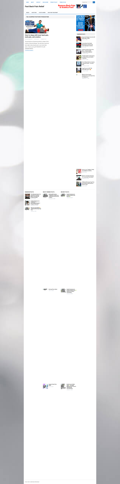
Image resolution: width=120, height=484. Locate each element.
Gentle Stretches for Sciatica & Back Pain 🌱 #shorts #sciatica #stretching (71, 291)
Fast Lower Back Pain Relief (33, 481)
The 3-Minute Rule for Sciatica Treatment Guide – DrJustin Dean (88, 63)
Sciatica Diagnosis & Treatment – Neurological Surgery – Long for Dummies (35, 202)
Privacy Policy (53, 2)
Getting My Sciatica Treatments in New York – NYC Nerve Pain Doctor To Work (54, 196)
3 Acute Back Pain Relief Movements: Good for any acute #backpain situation (87, 44)
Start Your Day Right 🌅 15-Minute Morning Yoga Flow (36, 208)
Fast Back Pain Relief (34, 6)
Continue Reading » (29, 50)
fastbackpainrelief (28, 39)
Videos (27, 12)
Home (27, 2)
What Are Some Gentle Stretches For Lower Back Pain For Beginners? (88, 75)
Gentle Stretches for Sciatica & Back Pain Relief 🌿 (71, 195)
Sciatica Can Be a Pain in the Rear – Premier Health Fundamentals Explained (88, 50)
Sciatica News (42, 12)
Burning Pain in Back (53, 289)
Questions (34, 12)
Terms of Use (63, 2)
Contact (38, 2)
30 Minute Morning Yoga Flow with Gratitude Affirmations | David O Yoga (88, 183)
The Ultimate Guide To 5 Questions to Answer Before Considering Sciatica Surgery (36, 196)
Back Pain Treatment (53, 12)
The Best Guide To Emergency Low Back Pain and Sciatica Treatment (88, 57)
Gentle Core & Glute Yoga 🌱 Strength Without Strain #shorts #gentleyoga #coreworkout (71, 386)
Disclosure (45, 2)
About (32, 2)
